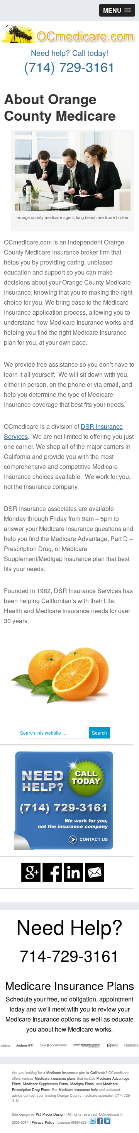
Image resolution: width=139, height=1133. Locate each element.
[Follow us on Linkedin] (73, 872)
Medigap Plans (82, 1083)
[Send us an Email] (94, 872)
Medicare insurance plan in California (75, 1072)
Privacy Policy (43, 1122)
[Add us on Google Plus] (31, 872)
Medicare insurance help (78, 1089)
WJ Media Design (50, 1114)
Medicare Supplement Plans (45, 1083)
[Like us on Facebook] (52, 872)
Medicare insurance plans (55, 1078)
